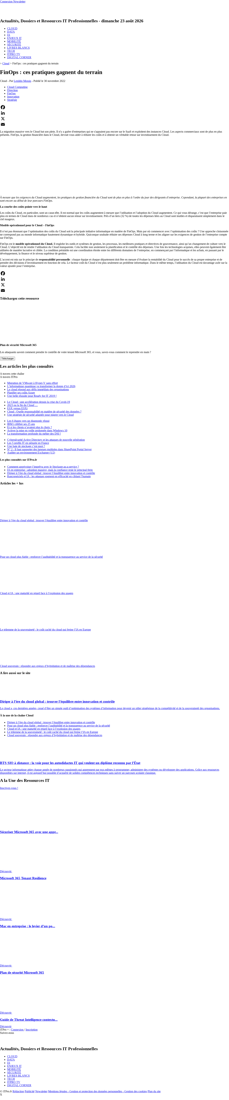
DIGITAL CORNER (19, 57)
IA (8, 34)
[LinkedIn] (114, 113)
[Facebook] (114, 107)
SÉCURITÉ (14, 44)
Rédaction (18, 1091)
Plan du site (154, 1091)
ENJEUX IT (14, 38)
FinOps (11, 93)
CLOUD (12, 28)
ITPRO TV (13, 54)
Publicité (30, 1091)
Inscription (32, 1029)
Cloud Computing (17, 86)
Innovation (13, 96)
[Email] (114, 124)
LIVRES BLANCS (18, 47)
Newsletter (41, 1091)
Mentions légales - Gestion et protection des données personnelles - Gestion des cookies (97, 1091)
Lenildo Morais (22, 80)
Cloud (5, 63)
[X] (114, 119)
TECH (11, 50)
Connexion (17, 1029)
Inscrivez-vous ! (9, 788)
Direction (12, 90)
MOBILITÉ (14, 41)
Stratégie (12, 99)
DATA (11, 31)
